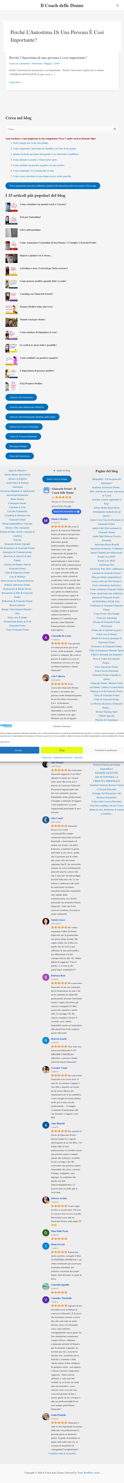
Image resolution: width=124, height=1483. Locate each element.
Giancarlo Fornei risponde (17, 544)
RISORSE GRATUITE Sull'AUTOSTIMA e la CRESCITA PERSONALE (106, 777)
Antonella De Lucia (61, 635)
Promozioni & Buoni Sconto (17, 588)
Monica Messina (59, 519)
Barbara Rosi (58, 975)
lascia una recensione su (65, 511)
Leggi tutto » (15, 82)
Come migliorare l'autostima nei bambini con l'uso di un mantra (44, 148)
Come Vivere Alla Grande (106, 613)
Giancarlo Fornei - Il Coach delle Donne (64, 491)
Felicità (17, 540)
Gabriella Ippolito (60, 1284)
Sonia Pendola (58, 1415)
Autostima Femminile (17, 495)
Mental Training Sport (107, 711)
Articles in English (17, 478)
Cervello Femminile (17, 511)
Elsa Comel (57, 818)
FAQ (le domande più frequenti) (106, 654)
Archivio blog (63, 470)
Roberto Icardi (58, 1038)
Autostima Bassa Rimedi (106, 544)
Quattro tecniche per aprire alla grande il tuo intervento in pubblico (46, 154)
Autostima (37, 63)
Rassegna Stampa (18, 446)
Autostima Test (106, 564)
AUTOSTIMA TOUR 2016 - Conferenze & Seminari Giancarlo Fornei (106, 605)
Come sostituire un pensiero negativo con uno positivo (38, 165)
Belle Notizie (17, 499)
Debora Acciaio (59, 1198)
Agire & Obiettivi (17, 470)
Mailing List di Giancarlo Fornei (106, 691)
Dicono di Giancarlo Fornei (106, 622)
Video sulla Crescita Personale (107, 801)
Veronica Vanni (59, 1067)
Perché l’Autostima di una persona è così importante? (48, 57)
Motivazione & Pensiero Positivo (17, 580)
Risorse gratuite (17, 605)
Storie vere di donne (17, 617)
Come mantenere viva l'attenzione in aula (33, 170)
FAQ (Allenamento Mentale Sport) (107, 650)
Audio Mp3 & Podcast (17, 482)
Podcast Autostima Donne (17, 584)
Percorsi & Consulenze (106, 719)
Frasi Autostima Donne (106, 666)
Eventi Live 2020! (106, 556)
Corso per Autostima (106, 618)
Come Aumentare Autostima (106, 585)
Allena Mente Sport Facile (17, 474)
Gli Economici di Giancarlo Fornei (17, 548)
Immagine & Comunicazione (17, 552)
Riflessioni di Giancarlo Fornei (17, 601)
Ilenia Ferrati (58, 1244)
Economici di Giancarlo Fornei (106, 646)
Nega (62, 750)
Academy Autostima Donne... (106, 487)
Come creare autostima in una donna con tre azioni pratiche (42, 176)
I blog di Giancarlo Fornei (106, 695)
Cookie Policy (47, 757)
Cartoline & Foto (17, 507)
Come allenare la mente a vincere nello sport (35, 159)
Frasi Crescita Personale (106, 671)
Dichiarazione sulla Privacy (63, 757)
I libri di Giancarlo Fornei (106, 699)
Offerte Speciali (106, 715)
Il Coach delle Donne (62, 5)
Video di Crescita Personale (23, 436)
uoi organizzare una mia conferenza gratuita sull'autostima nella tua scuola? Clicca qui (53, 185)
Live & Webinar (17, 576)
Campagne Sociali (17, 503)
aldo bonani (57, 762)
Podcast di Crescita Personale (24, 426)
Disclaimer (106, 626)
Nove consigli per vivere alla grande (30, 143)
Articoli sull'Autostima (21, 397)
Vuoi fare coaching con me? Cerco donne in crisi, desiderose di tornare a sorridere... (106, 809)
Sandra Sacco (58, 919)
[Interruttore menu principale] (117, 5)
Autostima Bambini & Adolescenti (17, 491)
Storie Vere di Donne (57, 479)
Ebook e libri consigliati (17, 527)
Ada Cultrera (58, 676)
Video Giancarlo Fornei (17, 629)
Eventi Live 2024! (106, 560)
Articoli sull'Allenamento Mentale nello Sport (32, 416)
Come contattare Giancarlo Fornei (106, 589)
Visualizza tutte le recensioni (62, 1453)
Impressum (78, 757)
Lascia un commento (19, 63)
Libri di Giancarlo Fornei (17, 572)
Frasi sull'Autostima (20, 456)
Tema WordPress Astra (88, 1472)
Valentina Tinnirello (61, 1298)
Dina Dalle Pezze (59, 1231)
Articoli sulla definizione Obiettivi (27, 407)
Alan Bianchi (58, 1123)
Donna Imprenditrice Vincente (17, 523)
